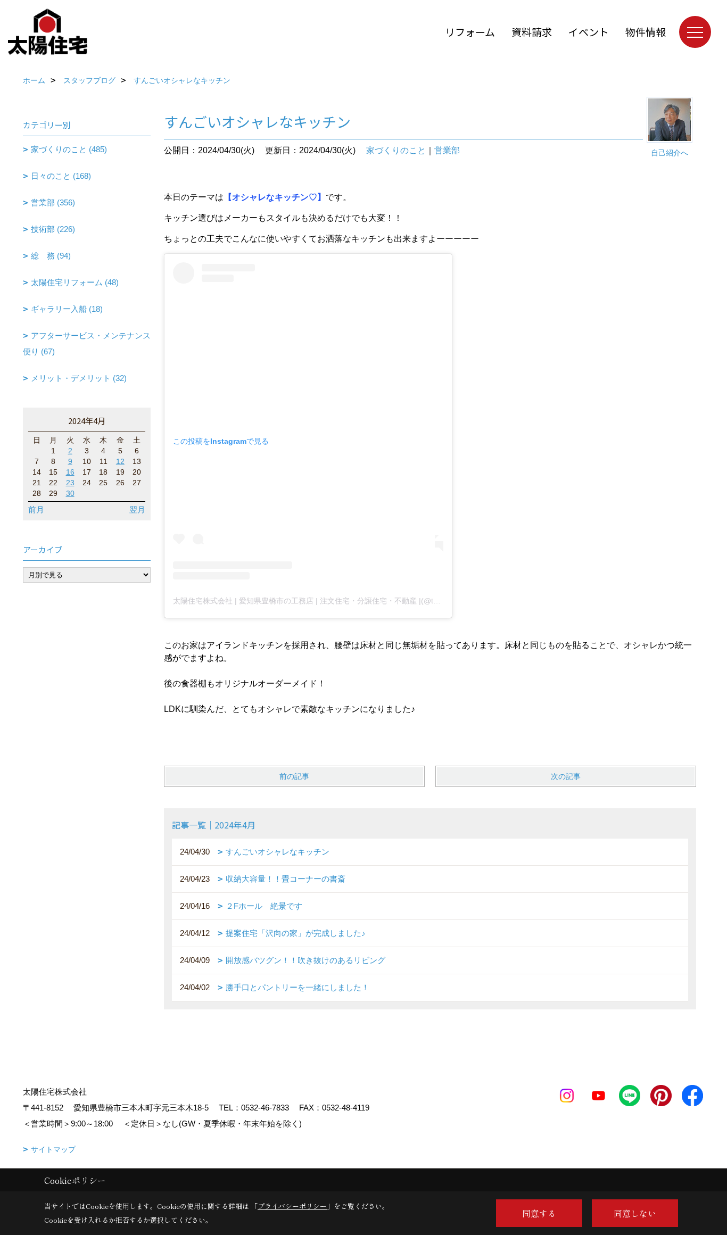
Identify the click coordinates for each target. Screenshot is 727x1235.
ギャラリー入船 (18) (67, 308)
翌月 (137, 509)
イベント (588, 31)
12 (120, 461)
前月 (36, 509)
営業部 (447, 150)
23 (70, 482)
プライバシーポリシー (292, 1206)
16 (70, 472)
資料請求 (531, 31)
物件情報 (645, 31)
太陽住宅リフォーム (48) (75, 282)
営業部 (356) (53, 202)
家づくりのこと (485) (69, 149)
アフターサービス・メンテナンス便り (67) (87, 343)
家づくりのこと (396, 150)
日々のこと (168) (61, 175)
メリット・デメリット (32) (79, 378)
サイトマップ (53, 1149)
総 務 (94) (51, 255)
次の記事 (566, 776)
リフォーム (470, 31)
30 (70, 493)
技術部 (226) (53, 229)
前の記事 (294, 776)
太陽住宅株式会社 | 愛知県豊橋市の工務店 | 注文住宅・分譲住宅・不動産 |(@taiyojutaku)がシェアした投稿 (351, 600)
